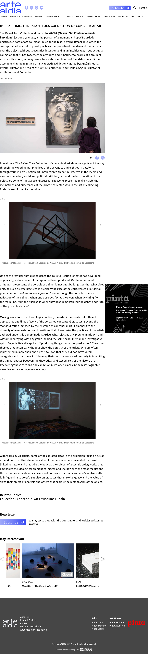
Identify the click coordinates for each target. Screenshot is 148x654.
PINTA (140, 16)
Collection (7, 499)
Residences (93, 16)
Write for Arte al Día (30, 626)
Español (143, 8)
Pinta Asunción (117, 625)
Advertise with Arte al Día (33, 629)
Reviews (80, 16)
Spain (61, 499)
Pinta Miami (97, 629)
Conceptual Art (27, 499)
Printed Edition (28, 620)
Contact (24, 623)
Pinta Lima (97, 622)
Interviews (52, 16)
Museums (47, 499)
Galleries (67, 16)
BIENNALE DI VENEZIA (21, 16)
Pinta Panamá (116, 622)
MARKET (39, 16)
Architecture (126, 16)
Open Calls (109, 16)
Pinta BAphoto (99, 625)
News (4, 16)
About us (24, 617)
